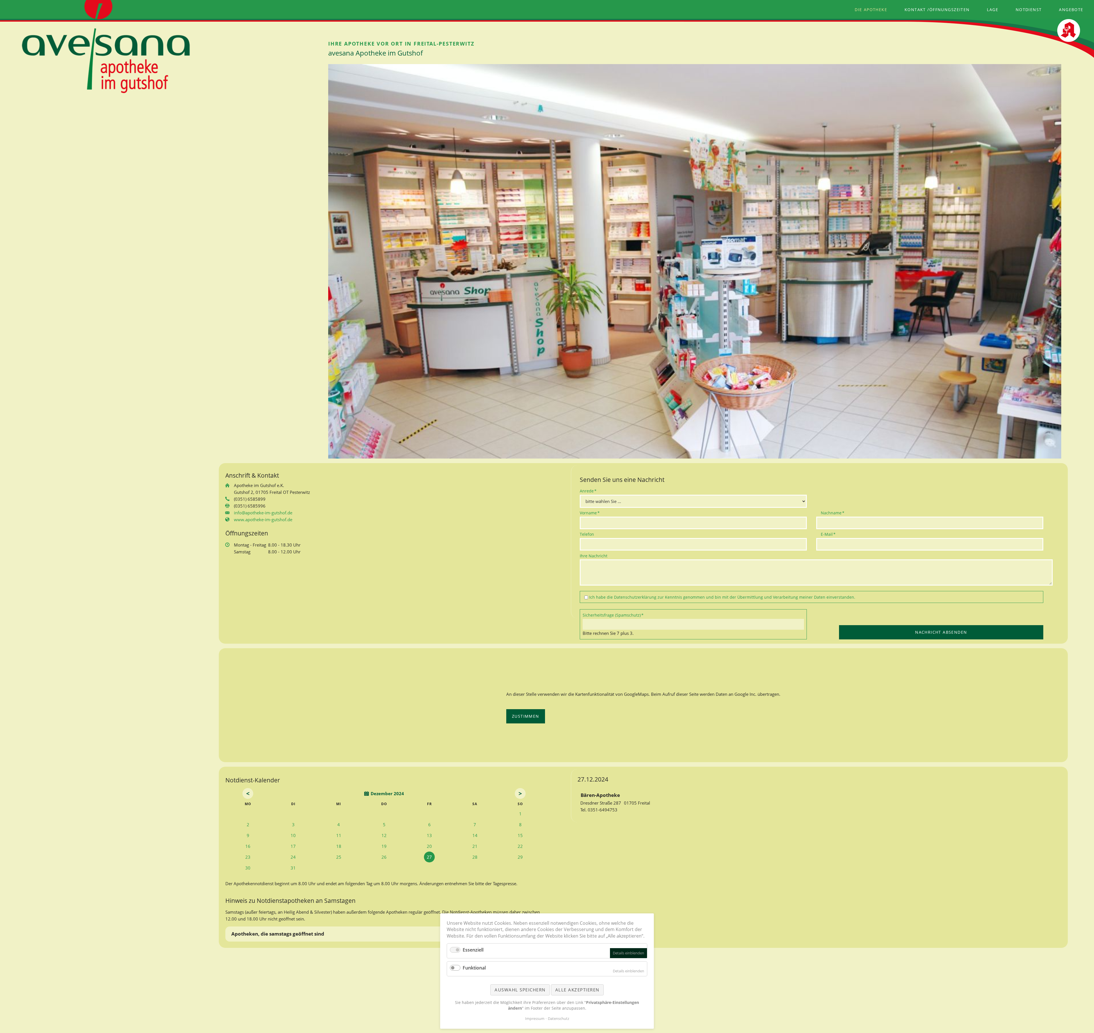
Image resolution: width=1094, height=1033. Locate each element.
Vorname (590, 513)
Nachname (832, 513)
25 (338, 857)
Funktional (474, 968)
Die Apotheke (871, 9)
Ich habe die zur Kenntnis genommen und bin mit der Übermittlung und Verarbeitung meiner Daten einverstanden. (722, 597)
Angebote (1071, 9)
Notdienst (1029, 9)
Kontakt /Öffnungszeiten (937, 9)
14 (474, 835)
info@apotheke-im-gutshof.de (263, 513)
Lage (992, 9)
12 (384, 835)
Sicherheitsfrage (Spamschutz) (613, 615)
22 (520, 846)
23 (247, 857)
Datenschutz (558, 1018)
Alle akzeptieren (577, 990)
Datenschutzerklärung (635, 597)
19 (384, 846)
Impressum (534, 1018)
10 (293, 835)
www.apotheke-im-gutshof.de (263, 519)
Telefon (587, 534)
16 (247, 846)
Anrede (589, 491)
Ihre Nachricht (593, 556)
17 (293, 846)
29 (520, 857)
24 (293, 857)
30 (247, 868)
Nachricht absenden (941, 632)
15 (520, 835)
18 (338, 846)
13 (429, 835)
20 (429, 846)
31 (293, 868)
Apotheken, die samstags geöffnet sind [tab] (277, 933)
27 (429, 857)
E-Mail (830, 534)
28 (474, 857)
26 (384, 857)
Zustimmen (525, 716)
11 (338, 835)
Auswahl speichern (520, 990)
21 (474, 846)
